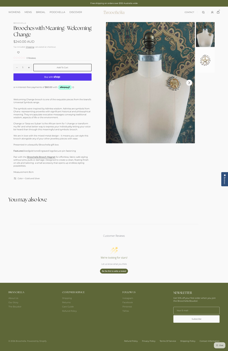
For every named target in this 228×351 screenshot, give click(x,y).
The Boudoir (14, 306)
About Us (13, 298)
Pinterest (127, 306)
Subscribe (196, 319)
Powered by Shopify (37, 341)
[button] (203, 12)
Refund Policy (69, 311)
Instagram (127, 298)
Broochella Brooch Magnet (41, 157)
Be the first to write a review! (114, 271)
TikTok (125, 311)
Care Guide (68, 306)
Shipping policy (187, 341)
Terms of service (168, 341)
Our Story (13, 302)
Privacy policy (148, 341)
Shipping (30, 47)
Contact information (210, 341)
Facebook (127, 302)
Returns (66, 302)
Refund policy (131, 341)
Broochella (21, 341)
